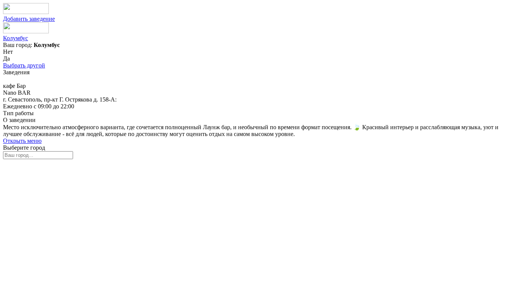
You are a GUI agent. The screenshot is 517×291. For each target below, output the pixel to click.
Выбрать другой (24, 65)
